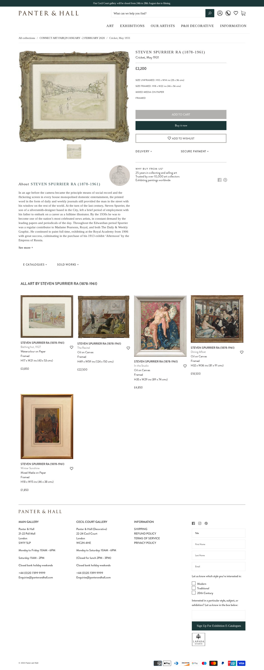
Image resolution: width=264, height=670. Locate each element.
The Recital (83, 348)
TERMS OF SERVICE (147, 538)
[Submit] (209, 13)
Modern (201, 584)
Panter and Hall (32, 663)
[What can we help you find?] (162, 13)
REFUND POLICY (145, 533)
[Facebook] (219, 180)
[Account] (220, 16)
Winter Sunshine (30, 468)
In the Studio (141, 366)
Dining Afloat (198, 352)
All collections (27, 38)
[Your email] (218, 566)
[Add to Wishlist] (71, 347)
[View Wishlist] (236, 14)
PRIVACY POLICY (145, 543)
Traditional (203, 588)
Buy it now (181, 125)
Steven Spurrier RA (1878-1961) (65, 184)
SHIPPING (140, 529)
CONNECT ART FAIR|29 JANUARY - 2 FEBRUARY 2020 (72, 38)
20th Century (205, 593)
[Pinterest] (225, 180)
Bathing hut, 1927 (31, 347)
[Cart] (243, 13)
